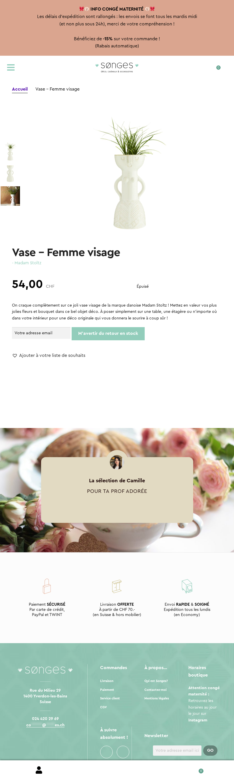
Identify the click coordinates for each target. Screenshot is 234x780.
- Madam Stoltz (26, 263)
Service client (110, 698)
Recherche (117, 770)
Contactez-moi (155, 689)
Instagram (123, 752)
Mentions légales (156, 698)
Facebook (106, 752)
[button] (48, 355)
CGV (103, 707)
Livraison (106, 681)
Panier (195, 769)
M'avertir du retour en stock (108, 333)
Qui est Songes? (156, 681)
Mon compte (39, 770)
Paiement (107, 689)
